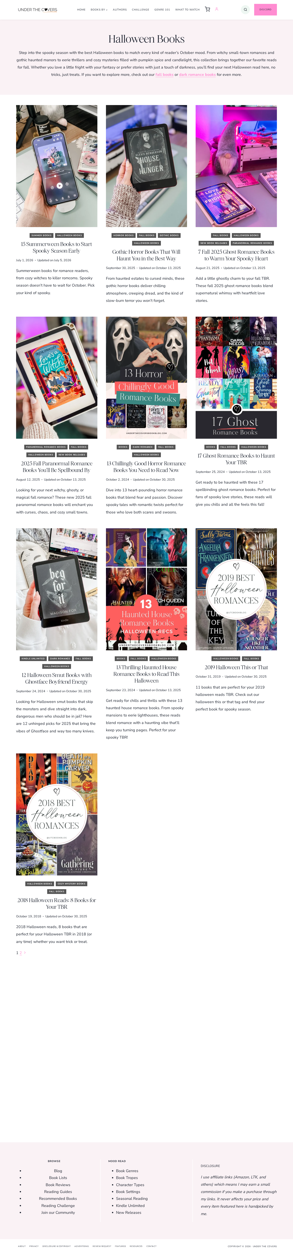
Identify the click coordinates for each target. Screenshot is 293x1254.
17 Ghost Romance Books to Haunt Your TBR (236, 459)
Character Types (130, 1184)
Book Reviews (58, 1184)
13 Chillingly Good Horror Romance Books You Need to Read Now (146, 466)
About (22, 1246)
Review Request (102, 1246)
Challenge (140, 9)
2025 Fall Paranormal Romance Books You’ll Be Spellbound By (56, 466)
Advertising (81, 1246)
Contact (151, 1246)
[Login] (217, 9)
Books (123, 447)
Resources (136, 1246)
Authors (120, 9)
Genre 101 (162, 9)
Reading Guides (58, 1191)
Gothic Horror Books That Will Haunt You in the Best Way (146, 255)
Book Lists (58, 1178)
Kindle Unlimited (33, 658)
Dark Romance (143, 447)
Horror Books (123, 235)
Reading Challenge (58, 1205)
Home (81, 9)
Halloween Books (69, 235)
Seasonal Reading (132, 1198)
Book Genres (127, 1170)
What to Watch (187, 9)
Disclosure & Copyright (56, 1246)
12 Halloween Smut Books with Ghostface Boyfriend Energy (57, 678)
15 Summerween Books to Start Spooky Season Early (56, 247)
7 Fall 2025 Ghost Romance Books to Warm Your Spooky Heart (236, 255)
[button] (207, 9)
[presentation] (56, 166)
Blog (58, 1170)
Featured (120, 1246)
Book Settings (128, 1191)
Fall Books (146, 235)
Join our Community (58, 1212)
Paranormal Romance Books (252, 243)
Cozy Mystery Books (71, 883)
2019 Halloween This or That (236, 667)
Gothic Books (169, 235)
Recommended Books (58, 1198)
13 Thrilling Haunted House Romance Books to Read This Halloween (146, 674)
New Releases (128, 1212)
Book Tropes (127, 1178)
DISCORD (266, 9)
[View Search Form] (245, 9)
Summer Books (41, 235)
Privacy (33, 1246)
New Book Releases (214, 243)
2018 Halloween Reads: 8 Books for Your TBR (56, 903)
